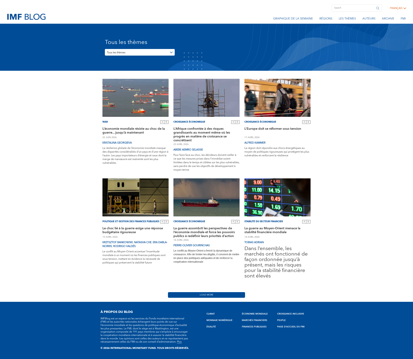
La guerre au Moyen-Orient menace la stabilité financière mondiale (272, 230)
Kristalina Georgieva (117, 143)
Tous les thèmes (116, 52)
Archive (388, 19)
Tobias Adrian (254, 242)
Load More (206, 295)
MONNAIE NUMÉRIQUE (219, 320)
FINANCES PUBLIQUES (254, 326)
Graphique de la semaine (293, 19)
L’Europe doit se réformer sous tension (272, 129)
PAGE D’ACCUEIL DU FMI (291, 326)
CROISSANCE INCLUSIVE (290, 313)
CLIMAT (210, 313)
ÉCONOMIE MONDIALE (255, 313)
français (396, 8)
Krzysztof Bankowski (117, 242)
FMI (403, 19)
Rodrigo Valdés (124, 246)
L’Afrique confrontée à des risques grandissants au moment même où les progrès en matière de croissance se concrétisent (201, 134)
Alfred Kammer (255, 143)
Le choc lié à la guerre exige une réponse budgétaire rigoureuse (132, 230)
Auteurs (368, 19)
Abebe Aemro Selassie (188, 149)
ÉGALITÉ (211, 326)
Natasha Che (142, 242)
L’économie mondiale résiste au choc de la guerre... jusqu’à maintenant (133, 131)
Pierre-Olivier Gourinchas (191, 245)
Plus (179, 342)
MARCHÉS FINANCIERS (254, 320)
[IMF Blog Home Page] (26, 16)
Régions (325, 19)
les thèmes (347, 19)
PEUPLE (281, 320)
